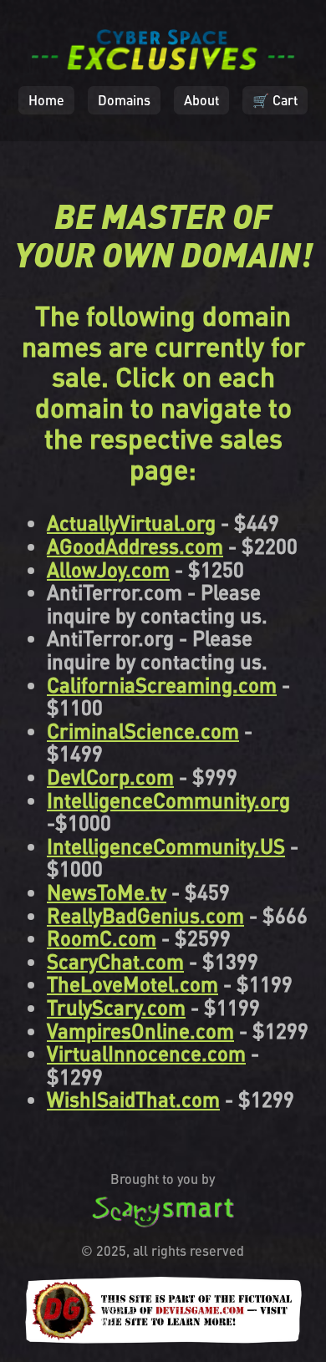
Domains (124, 100)
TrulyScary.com (116, 1007)
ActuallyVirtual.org (131, 523)
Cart (275, 100)
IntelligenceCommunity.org (168, 800)
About (201, 100)
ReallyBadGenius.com (145, 915)
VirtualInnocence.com (146, 1053)
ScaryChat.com (115, 961)
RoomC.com (101, 938)
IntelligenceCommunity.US (166, 846)
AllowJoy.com (108, 569)
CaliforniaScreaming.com (162, 685)
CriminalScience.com (143, 731)
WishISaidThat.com (133, 1099)
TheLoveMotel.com (132, 984)
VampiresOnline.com (140, 1031)
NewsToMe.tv (106, 892)
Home (46, 100)
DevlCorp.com (110, 777)
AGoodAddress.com (135, 546)
